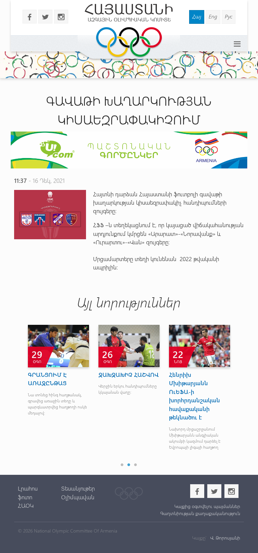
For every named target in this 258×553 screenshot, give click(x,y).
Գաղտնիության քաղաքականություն (200, 513)
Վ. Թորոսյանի (224, 538)
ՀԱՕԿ (26, 505)
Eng (213, 16)
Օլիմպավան (77, 497)
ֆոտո (25, 497)
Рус (228, 16)
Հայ (196, 16)
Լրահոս (28, 488)
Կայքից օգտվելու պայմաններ (207, 506)
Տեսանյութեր (78, 488)
